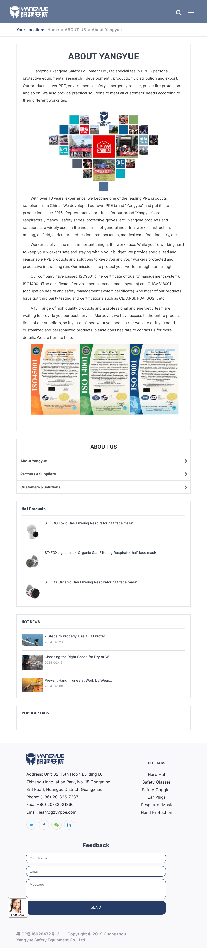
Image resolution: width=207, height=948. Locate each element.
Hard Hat (156, 774)
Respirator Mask (156, 804)
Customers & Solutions (40, 487)
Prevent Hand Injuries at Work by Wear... (78, 680)
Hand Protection (156, 812)
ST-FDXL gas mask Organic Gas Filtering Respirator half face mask (100, 552)
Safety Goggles (156, 789)
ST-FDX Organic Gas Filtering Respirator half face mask (91, 582)
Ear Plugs (157, 797)
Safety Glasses (156, 782)
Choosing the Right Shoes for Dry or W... (78, 657)
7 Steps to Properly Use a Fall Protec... (77, 636)
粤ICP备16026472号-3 (37, 933)
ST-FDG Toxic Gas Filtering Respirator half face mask (89, 523)
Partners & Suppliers (38, 474)
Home (53, 29)
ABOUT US (75, 29)
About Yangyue (107, 29)
